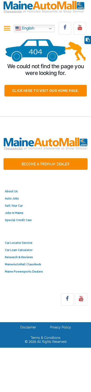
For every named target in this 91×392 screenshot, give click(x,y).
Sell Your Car (14, 205)
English (27, 28)
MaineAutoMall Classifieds (23, 264)
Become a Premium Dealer (46, 164)
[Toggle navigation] (7, 28)
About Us (11, 191)
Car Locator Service (18, 242)
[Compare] (87, 40)
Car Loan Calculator (18, 250)
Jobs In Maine (14, 213)
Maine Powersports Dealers (24, 271)
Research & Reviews (19, 257)
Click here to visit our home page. (45, 91)
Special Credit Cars (18, 220)
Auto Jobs (12, 198)
